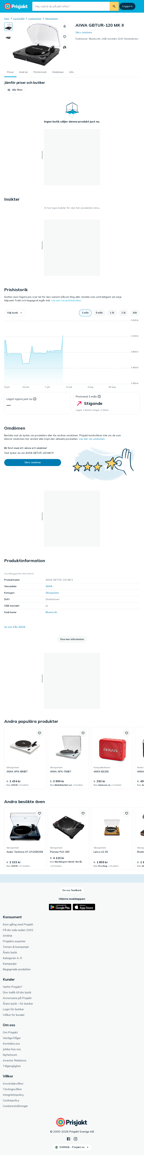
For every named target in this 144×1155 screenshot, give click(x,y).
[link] (25, 758)
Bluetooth (51, 612)
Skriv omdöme (84, 32)
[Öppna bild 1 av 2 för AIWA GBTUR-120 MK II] (37, 44)
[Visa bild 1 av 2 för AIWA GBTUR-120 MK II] (8, 26)
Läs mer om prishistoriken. (66, 300)
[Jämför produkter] (64, 47)
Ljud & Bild (19, 18)
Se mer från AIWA (14, 627)
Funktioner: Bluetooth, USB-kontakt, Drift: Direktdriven (107, 38)
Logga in (127, 6)
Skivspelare (51, 18)
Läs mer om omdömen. (92, 438)
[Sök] (114, 6)
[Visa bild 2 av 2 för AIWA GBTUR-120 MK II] (8, 37)
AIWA (49, 586)
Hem (6, 18)
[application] (72, 354)
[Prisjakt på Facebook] (68, 1138)
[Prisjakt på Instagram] (75, 1138)
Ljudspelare (34, 18)
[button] (64, 26)
